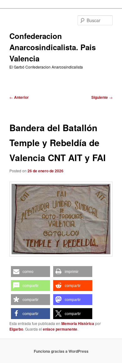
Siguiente (102, 97)
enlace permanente (60, 329)
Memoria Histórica (77, 323)
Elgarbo (16, 329)
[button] (30, 271)
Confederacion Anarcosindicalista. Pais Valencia (52, 47)
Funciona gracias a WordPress (61, 351)
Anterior (19, 97)
